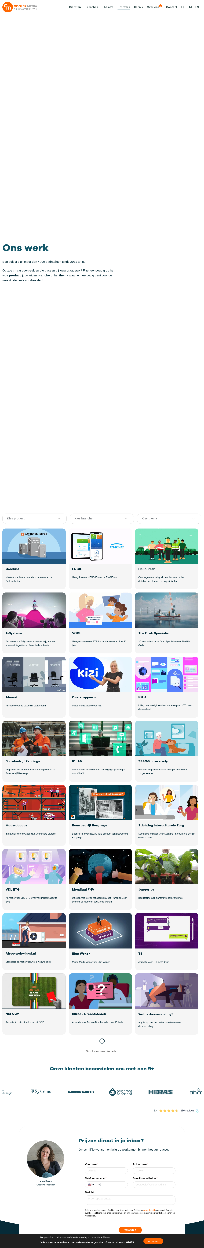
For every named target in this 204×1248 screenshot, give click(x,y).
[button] (74, 7)
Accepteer (153, 1241)
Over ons (154, 6)
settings (130, 1241)
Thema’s (107, 7)
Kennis (138, 7)
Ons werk (123, 7)
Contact (171, 7)
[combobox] (30, 519)
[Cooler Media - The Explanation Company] (19, 7)
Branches (92, 7)
